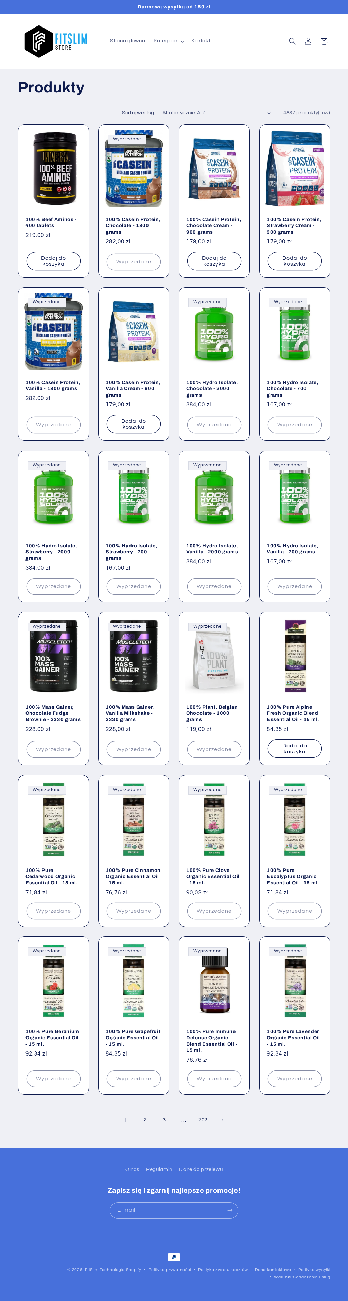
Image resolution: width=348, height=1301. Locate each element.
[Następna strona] (222, 1120)
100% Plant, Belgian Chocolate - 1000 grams (212, 713)
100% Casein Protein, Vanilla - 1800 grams (52, 385)
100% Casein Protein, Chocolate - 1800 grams (133, 226)
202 (202, 1119)
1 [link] (125, 1120)
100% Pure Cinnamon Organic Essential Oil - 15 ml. (133, 876)
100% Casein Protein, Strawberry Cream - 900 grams (294, 226)
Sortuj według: (138, 112)
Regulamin (159, 1169)
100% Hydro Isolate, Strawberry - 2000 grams (51, 552)
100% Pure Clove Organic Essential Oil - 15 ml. (213, 876)
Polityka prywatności (170, 1270)
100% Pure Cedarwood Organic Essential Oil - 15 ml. (51, 876)
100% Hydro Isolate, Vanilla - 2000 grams (212, 548)
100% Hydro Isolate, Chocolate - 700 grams (292, 389)
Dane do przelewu (201, 1169)
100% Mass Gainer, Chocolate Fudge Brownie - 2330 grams (53, 713)
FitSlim (91, 1270)
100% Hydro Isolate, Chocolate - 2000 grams (212, 389)
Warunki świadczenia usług (302, 1277)
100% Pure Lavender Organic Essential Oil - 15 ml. (293, 1038)
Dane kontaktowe (273, 1270)
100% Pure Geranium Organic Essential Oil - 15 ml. (52, 1038)
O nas (132, 1169)
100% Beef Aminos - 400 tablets (51, 222)
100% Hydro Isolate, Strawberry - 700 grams (131, 552)
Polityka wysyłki (314, 1270)
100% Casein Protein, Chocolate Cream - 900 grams (213, 226)
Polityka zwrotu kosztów (223, 1270)
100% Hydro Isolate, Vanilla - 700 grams (292, 548)
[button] (168, 41)
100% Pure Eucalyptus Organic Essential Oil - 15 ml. (293, 876)
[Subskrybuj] (230, 1210)
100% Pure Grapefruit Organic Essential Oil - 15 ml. (133, 1038)
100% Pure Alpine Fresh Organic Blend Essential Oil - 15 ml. (293, 713)
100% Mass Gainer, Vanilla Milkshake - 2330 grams (130, 713)
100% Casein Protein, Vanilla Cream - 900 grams (133, 389)
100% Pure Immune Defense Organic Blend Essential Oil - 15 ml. (212, 1041)
